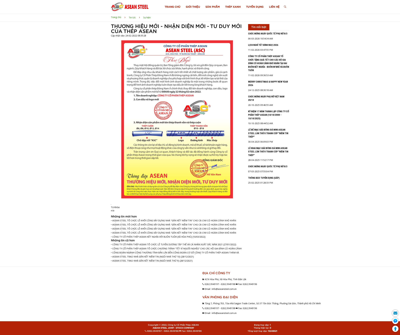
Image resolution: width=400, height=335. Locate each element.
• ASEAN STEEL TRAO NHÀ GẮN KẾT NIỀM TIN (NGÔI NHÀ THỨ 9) (145, 260)
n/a (112, 210)
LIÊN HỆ (274, 7)
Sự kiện (147, 17)
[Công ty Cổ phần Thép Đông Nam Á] (129, 7)
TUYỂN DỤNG (255, 7)
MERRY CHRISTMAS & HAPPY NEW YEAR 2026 (268, 83)
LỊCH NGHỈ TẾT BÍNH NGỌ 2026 (263, 45)
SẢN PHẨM (212, 7)
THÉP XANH (233, 7)
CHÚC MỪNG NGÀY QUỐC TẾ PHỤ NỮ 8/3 (267, 33)
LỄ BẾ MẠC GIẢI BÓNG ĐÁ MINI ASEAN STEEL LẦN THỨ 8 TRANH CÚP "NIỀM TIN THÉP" (268, 133)
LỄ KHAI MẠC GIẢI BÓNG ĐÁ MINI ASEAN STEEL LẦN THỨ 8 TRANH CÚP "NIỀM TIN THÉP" (268, 152)
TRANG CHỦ (172, 7)
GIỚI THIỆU (193, 7)
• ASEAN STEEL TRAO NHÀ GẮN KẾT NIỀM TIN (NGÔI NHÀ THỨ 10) (145, 256)
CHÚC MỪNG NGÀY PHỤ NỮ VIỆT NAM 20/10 (266, 98)
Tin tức (132, 17)
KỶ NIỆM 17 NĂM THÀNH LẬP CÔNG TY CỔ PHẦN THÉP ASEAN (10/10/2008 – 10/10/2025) (268, 115)
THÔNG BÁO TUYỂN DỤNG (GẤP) (264, 177)
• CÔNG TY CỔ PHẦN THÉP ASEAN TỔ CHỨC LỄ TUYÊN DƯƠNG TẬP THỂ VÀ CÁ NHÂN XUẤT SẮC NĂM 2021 (167, 244)
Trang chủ (116, 17)
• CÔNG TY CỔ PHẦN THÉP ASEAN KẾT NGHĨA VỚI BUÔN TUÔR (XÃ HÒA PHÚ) (151, 236)
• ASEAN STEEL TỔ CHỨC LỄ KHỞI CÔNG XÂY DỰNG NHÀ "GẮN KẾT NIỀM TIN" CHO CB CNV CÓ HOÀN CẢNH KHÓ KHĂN (173, 232)
